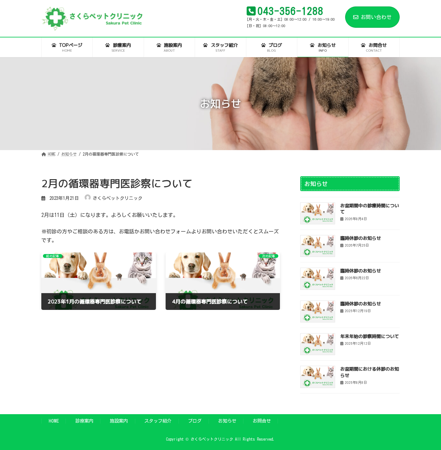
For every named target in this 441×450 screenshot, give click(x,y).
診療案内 (84, 420)
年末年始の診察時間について (369, 336)
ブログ (194, 420)
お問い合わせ (376, 17)
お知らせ (227, 420)
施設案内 (119, 420)
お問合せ (262, 420)
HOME (54, 420)
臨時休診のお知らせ (360, 238)
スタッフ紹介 (157, 420)
